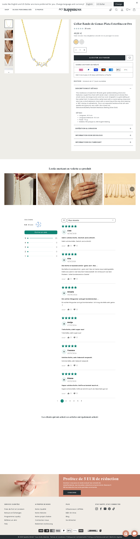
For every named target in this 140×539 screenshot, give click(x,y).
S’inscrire (72, 493)
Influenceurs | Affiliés (74, 509)
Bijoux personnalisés (22, 10)
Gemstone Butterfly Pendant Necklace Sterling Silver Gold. (97, 107)
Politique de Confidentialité (76, 537)
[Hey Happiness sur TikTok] (113, 508)
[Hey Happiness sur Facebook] (101, 508)
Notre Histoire (40, 513)
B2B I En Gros (71, 513)
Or (76, 42)
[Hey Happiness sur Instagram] (96, 508)
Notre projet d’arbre (43, 516)
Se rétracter (71, 520)
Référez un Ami (10, 520)
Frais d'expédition (89, 36)
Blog (67, 516)
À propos (39, 10)
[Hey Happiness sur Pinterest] (109, 508)
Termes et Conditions (58, 537)
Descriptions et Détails (86, 88)
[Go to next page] (82, 400)
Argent (82, 42)
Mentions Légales (116, 537)
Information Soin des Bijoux (89, 135)
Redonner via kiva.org (44, 524)
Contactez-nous (42, 520)
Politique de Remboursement (98, 537)
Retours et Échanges (12, 513)
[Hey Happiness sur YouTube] (105, 508)
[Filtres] (64, 220)
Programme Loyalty (12, 516)
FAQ (6, 524)
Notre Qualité (40, 509)
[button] (79, 28)
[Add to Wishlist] (129, 57)
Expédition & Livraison (86, 128)
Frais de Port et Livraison (14, 509)
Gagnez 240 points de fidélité (87, 65)
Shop (7, 10)
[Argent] (82, 43)
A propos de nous (43, 504)
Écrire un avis (41, 232)
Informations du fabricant (88, 142)
